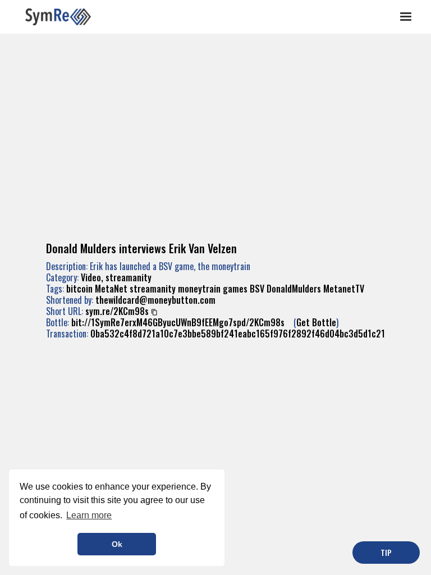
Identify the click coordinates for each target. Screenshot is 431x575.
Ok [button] (117, 544)
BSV (257, 288)
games (235, 288)
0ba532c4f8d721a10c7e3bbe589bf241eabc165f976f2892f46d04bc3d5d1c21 (237, 333)
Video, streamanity (116, 277)
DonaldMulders (294, 288)
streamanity (153, 288)
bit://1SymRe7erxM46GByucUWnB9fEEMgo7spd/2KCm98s (178, 322)
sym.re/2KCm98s (117, 311)
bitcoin (79, 288)
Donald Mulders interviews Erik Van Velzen (141, 248)
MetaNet (111, 288)
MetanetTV (343, 288)
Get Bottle (316, 322)
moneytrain (199, 288)
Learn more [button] (89, 515)
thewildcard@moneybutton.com (155, 300)
